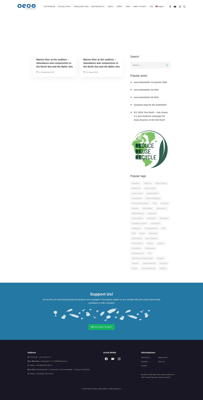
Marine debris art (137, 213)
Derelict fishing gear (153, 198)
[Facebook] (170, 6)
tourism (134, 268)
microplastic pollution (139, 223)
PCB (133, 233)
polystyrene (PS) (137, 253)
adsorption (147, 183)
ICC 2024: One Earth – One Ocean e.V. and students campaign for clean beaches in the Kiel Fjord (151, 116)
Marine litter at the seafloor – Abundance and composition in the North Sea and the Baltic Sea (54, 63)
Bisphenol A (136, 188)
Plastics (150, 243)
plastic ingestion (151, 238)
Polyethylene (136, 248)
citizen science (137, 193)
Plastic (142, 233)
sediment (135, 263)
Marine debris (147, 208)
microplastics (155, 223)
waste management (148, 268)
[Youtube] (175, 6)
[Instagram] (180, 6)
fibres (155, 203)
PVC (149, 253)
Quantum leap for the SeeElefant (150, 105)
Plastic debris (136, 238)
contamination (137, 198)
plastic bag (153, 233)
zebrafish (163, 268)
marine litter (152, 213)
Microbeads (151, 218)
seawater (160, 258)
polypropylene (150, 248)
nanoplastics (136, 228)
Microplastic (164, 218)
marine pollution (137, 218)
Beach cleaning (161, 183)
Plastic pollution (137, 243)
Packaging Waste (151, 228)
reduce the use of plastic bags (142, 258)
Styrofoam (163, 263)
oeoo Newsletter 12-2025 (146, 90)
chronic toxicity (150, 188)
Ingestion (135, 208)
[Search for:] (150, 65)
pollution (160, 243)
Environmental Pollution (140, 203)
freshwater (164, 203)
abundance (135, 183)
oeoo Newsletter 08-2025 (146, 97)
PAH (163, 228)
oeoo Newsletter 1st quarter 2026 (150, 82)
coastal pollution (152, 193)
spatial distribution (149, 263)
